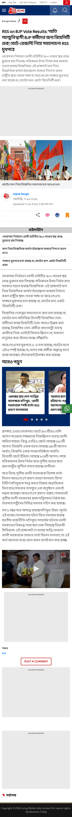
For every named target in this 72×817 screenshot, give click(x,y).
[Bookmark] (67, 217)
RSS (4, 654)
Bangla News (9, 21)
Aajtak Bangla (21, 194)
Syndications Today (36, 811)
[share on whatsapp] (67, 408)
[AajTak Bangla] (16, 10)
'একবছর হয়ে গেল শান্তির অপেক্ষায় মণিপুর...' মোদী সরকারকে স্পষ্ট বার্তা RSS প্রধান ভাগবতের (23, 403)
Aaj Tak (12, 2)
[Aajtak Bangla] (6, 196)
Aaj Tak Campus (27, 2)
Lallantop (55, 2)
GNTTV (43, 2)
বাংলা (3, 2)
